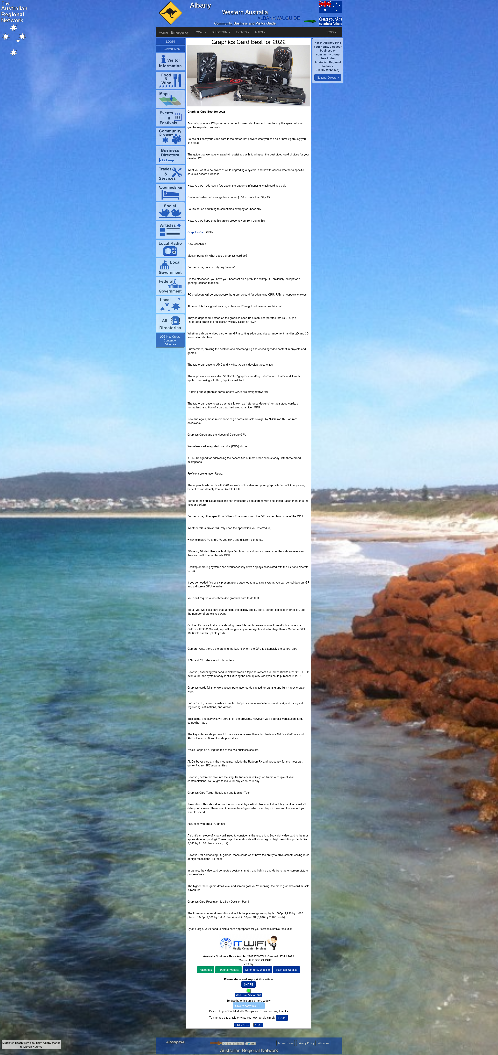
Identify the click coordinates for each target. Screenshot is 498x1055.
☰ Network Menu (170, 49)
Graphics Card (196, 232)
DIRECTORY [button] (220, 32)
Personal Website (228, 970)
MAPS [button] (259, 32)
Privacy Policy (305, 1043)
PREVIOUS (242, 1024)
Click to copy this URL (248, 1006)
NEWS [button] (330, 32)
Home (163, 32)
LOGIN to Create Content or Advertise (170, 340)
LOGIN (282, 1017)
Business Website (286, 970)
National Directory (328, 77)
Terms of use (286, 1043)
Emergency (180, 32)
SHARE (248, 984)
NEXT (258, 1024)
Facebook (206, 970)
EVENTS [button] (241, 32)
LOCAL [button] (199, 32)
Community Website (257, 970)
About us (323, 1043)
